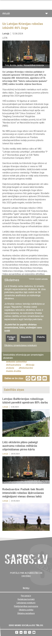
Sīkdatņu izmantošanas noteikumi (20, 345)
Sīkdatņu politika (26, 610)
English (38, 279)
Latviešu (44, 279)
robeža (10, 368)
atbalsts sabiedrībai (17, 362)
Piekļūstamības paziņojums (26, 606)
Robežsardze (26, 368)
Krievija (30, 365)
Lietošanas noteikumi (26, 603)
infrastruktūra (14, 365)
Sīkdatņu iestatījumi (26, 613)
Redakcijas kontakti (26, 599)
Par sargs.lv (26, 596)
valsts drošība (14, 371)
